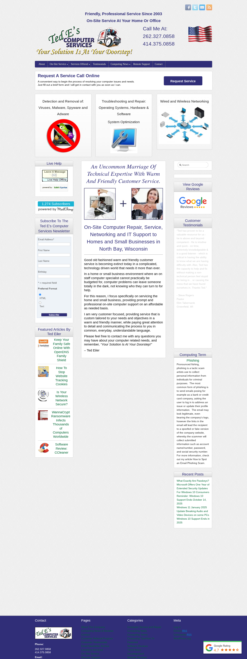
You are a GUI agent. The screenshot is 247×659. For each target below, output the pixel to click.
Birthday (42, 271)
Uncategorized (135, 653)
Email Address (46, 239)
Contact (159, 64)
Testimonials (99, 64)
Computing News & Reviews (97, 630)
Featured (132, 642)
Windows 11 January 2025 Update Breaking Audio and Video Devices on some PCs (193, 511)
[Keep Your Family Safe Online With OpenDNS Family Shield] (43, 344)
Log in (177, 627)
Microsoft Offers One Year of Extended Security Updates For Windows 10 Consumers (193, 488)
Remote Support (141, 64)
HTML (43, 298)
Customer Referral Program (97, 638)
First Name (44, 250)
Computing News (119, 64)
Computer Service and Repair (144, 627)
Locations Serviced (92, 649)
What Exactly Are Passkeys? (193, 480)
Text (42, 306)
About (42, 64)
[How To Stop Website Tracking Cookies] (43, 372)
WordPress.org (182, 638)
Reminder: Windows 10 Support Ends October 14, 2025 (191, 499)
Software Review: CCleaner (61, 448)
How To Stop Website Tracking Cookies (61, 376)
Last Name (43, 261)
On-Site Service (58, 64)
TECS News (134, 649)
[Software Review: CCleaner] (43, 448)
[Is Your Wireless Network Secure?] (43, 396)
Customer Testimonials (94, 642)
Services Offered (79, 64)
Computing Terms (137, 634)
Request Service (183, 81)
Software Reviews (137, 646)
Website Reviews (137, 657)
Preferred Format (47, 288)
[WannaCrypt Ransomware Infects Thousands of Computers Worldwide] (43, 415)
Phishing (193, 360)
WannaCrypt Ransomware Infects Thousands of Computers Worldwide (60, 424)
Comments (183, 634)
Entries (180, 630)
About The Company (93, 627)
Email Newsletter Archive (95, 646)
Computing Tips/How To (140, 638)
